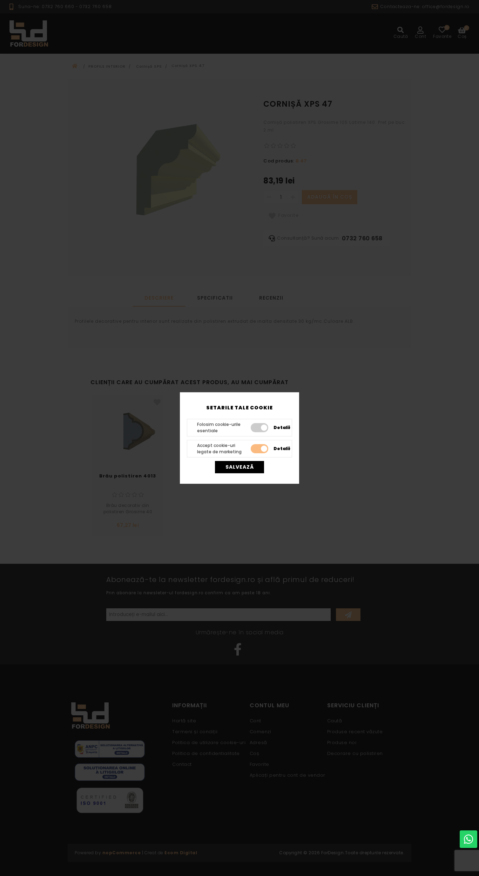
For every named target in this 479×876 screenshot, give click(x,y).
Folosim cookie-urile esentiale (219, 427)
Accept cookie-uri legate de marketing (219, 448)
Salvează (239, 466)
